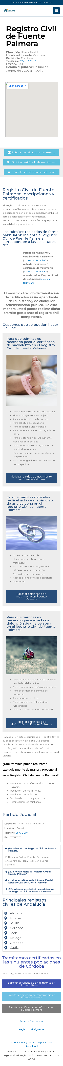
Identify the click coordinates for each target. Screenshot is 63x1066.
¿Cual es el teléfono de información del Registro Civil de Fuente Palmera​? (30, 881)
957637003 (28, 61)
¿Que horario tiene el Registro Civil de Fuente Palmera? (29, 872)
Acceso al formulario (35, 260)
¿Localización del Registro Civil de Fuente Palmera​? (32, 849)
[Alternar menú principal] (56, 10)
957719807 (22, 832)
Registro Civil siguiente (31, 1029)
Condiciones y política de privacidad (31, 1042)
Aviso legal (32, 1046)
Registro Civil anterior (31, 1021)
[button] (31, 849)
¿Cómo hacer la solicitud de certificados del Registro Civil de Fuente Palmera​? (31, 890)
